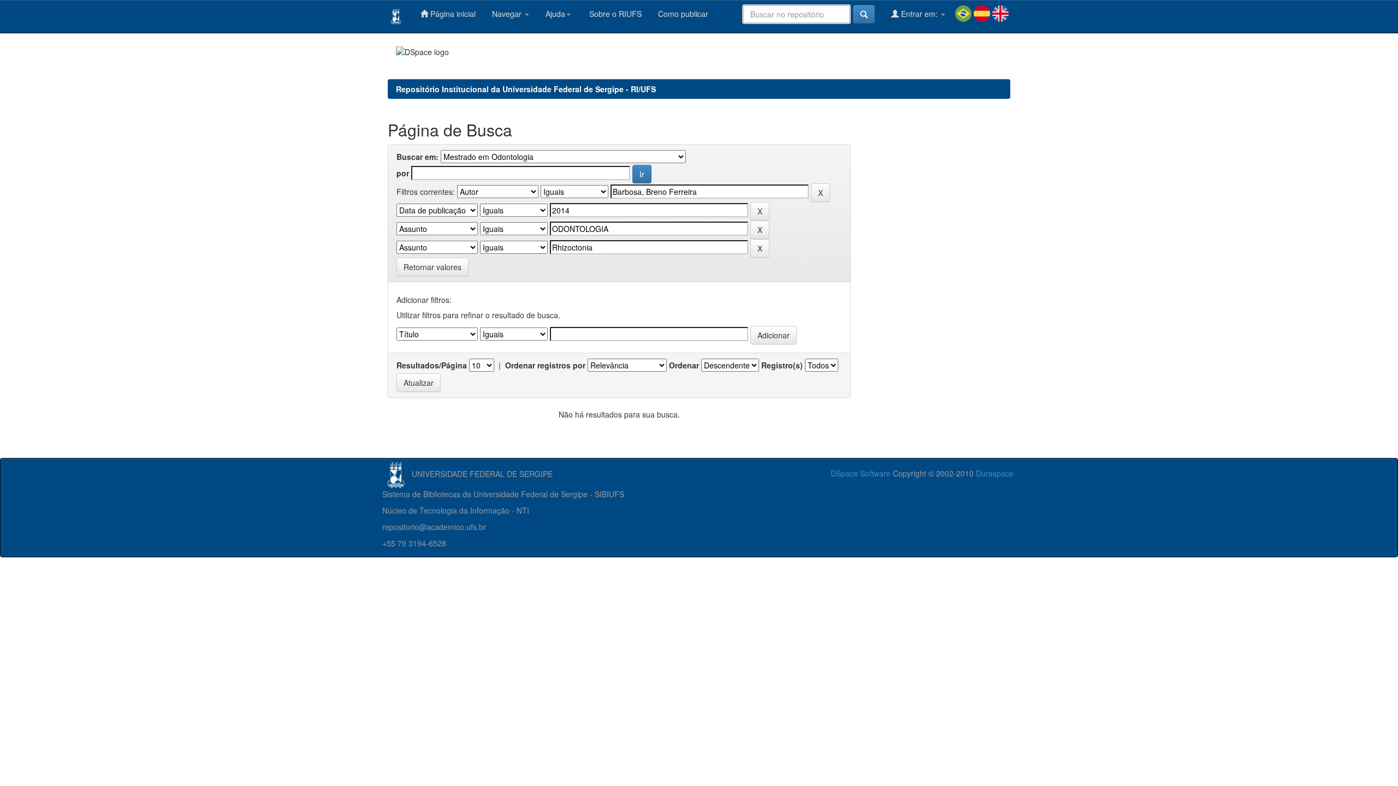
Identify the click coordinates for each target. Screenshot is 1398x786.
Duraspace (995, 473)
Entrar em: (919, 13)
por (402, 173)
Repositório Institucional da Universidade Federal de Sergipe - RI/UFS (526, 89)
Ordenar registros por (545, 365)
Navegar (508, 13)
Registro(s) (782, 365)
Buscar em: (417, 156)
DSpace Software (861, 473)
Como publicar (683, 13)
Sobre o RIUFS (614, 13)
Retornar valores (432, 266)
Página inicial (452, 13)
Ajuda (555, 13)
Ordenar (684, 365)
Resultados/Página (431, 365)
